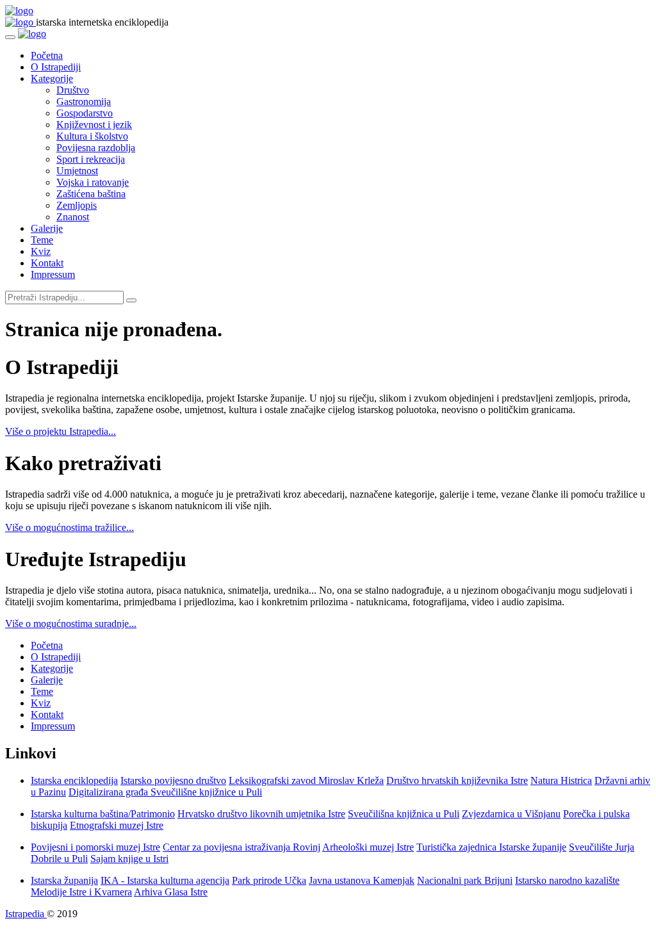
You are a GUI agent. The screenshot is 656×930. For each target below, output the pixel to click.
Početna (47, 55)
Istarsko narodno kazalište (567, 880)
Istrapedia (26, 913)
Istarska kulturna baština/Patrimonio (103, 813)
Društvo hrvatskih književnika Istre (457, 780)
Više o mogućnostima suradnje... (70, 623)
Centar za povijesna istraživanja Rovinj (241, 847)
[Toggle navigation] (10, 37)
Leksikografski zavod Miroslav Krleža (306, 780)
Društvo (72, 90)
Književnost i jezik (94, 124)
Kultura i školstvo (92, 136)
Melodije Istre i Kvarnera (81, 891)
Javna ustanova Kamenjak (361, 880)
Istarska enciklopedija (74, 780)
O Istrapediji (56, 66)
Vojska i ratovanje (92, 182)
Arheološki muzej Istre (368, 847)
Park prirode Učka (269, 880)
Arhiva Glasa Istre (171, 891)
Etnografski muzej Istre (116, 825)
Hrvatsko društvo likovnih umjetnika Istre (261, 813)
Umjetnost (77, 170)
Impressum (53, 274)
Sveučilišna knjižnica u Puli (403, 813)
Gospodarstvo (84, 113)
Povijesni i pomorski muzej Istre (95, 847)
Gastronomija (83, 101)
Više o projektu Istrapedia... (60, 431)
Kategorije (52, 78)
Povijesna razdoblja (95, 147)
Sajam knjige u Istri (129, 858)
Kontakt (47, 262)
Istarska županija (64, 880)
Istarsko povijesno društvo (173, 780)
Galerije (47, 228)
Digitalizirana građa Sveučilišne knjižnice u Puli (165, 792)
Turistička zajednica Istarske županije (491, 847)
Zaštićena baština (91, 193)
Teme (42, 239)
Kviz (41, 251)
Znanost (72, 216)
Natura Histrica (561, 780)
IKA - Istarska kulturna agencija (165, 880)
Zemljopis (76, 205)
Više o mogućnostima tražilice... (69, 527)
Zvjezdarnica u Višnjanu (511, 813)
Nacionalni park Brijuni (464, 880)
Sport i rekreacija (90, 159)
